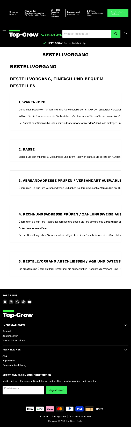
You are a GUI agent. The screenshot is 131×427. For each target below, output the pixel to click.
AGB (5, 355)
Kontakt (7, 331)
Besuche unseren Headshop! (118, 13)
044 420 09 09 (53, 34)
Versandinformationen (14, 340)
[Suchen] (115, 34)
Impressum (9, 360)
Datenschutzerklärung (14, 365)
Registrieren (56, 390)
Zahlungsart (111, 221)
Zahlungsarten (10, 335)
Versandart (106, 187)
